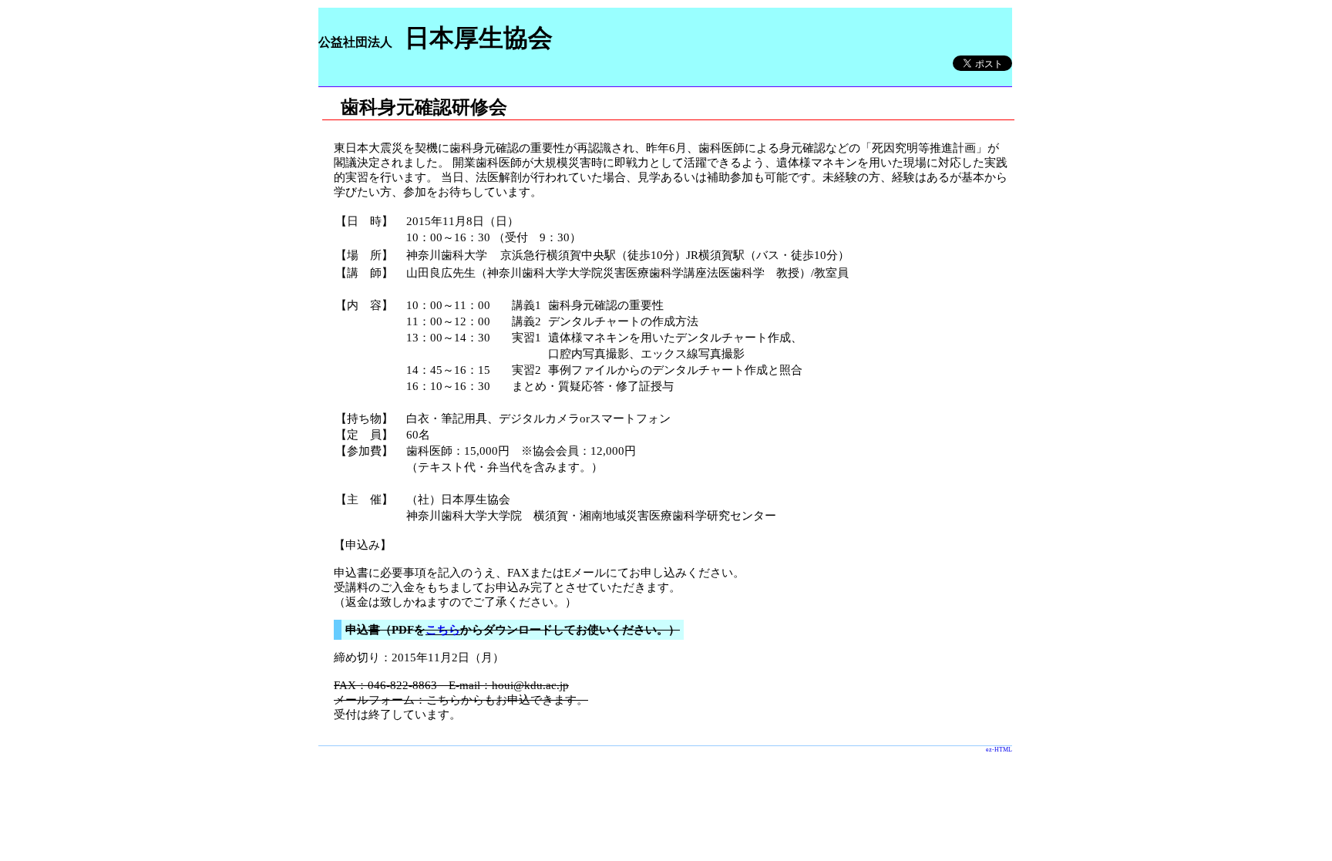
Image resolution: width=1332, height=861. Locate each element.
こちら (443, 630)
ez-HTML (999, 749)
